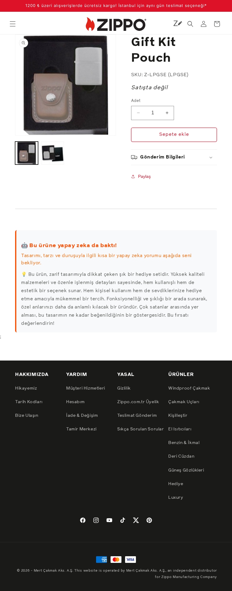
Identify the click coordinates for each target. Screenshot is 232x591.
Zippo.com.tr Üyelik (138, 402)
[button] (12, 24)
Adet (136, 101)
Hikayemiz (26, 388)
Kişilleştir (178, 415)
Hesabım (75, 402)
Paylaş (144, 176)
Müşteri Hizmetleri (85, 388)
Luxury (175, 497)
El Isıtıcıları (179, 429)
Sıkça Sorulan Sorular (140, 429)
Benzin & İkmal (183, 443)
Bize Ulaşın (26, 415)
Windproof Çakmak (189, 388)
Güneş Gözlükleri (186, 470)
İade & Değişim (82, 415)
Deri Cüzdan (181, 456)
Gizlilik (124, 388)
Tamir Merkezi (81, 429)
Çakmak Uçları (183, 402)
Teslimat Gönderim (137, 415)
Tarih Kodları (29, 402)
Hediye (175, 484)
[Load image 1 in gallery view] (26, 153)
